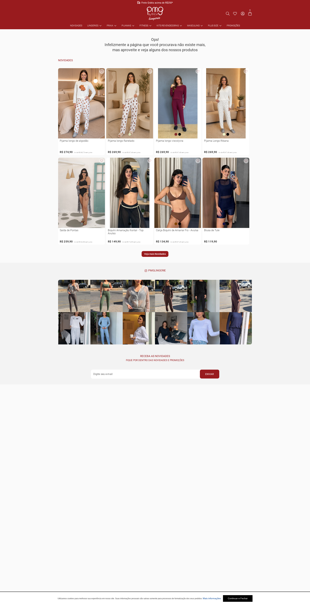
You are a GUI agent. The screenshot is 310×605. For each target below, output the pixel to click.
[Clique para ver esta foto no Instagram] (74, 296)
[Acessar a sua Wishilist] (235, 13)
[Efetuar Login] (242, 13)
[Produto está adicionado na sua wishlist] (101, 71)
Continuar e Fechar (238, 598)
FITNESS (144, 25)
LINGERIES (92, 25)
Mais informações (212, 598)
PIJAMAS (126, 25)
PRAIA (110, 25)
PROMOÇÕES (233, 25)
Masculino (193, 25)
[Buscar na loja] (227, 13)
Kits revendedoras (168, 25)
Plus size (213, 25)
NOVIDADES (76, 25)
